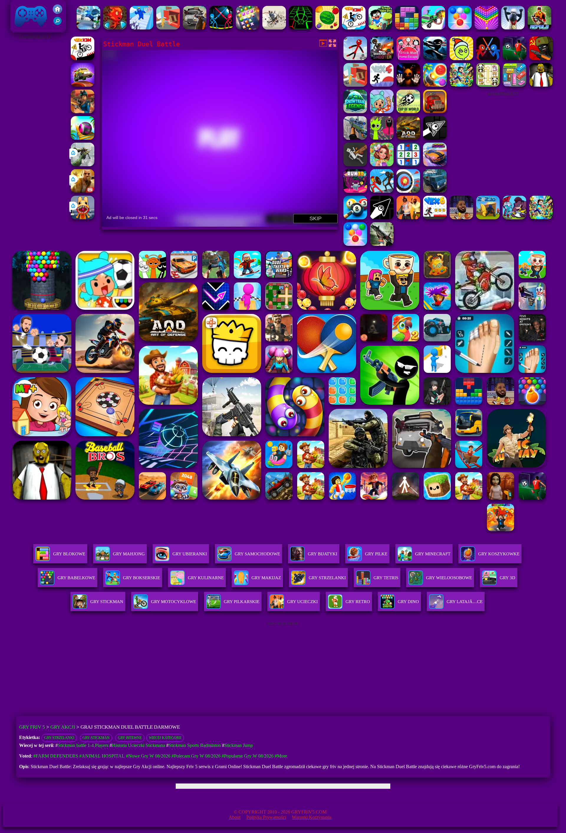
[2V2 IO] (488, 217)
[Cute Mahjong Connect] (488, 85)
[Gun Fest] (141, 27)
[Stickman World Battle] (541, 58)
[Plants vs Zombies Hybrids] (194, 27)
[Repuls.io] (539, 27)
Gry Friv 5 (32, 727)
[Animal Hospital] (82, 217)
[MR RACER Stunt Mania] (435, 164)
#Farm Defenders (55, 755)
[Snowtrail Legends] (355, 111)
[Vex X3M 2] (354, 27)
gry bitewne (130, 738)
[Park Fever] (514, 85)
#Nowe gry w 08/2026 (148, 755)
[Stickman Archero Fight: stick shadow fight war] (435, 58)
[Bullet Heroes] (88, 27)
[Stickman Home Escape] (408, 58)
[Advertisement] (34, 129)
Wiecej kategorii (165, 738)
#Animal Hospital (102, 755)
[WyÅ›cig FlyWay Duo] (82, 85)
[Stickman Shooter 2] (382, 58)
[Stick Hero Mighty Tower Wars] (514, 217)
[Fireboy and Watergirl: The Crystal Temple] (115, 27)
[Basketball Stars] (461, 217)
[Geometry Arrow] (382, 217)
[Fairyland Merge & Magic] (382, 164)
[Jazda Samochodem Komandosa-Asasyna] (433, 27)
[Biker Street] (274, 27)
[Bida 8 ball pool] (355, 217)
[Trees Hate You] (380, 27)
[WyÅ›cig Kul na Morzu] (82, 138)
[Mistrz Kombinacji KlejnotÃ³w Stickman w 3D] (247, 27)
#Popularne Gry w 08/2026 (248, 755)
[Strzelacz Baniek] (486, 27)
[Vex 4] (382, 85)
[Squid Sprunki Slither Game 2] (382, 138)
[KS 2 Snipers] (82, 164)
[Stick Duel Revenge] (221, 27)
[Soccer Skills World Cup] (408, 111)
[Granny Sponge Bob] (541, 85)
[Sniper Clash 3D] (82, 111)
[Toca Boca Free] (382, 111)
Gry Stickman (96, 738)
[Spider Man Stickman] (355, 58)
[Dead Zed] (382, 244)
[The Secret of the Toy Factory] (408, 85)
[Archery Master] (408, 191)
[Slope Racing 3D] (300, 27)
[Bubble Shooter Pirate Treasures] (435, 85)
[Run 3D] (355, 191)
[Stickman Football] (461, 58)
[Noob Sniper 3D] (355, 138)
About (235, 817)
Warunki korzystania (311, 817)
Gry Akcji (62, 727)
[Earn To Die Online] (435, 111)
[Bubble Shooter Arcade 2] (460, 27)
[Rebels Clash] (408, 217)
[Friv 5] (57, 12)
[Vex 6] (435, 217)
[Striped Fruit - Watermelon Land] (327, 27)
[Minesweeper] (408, 164)
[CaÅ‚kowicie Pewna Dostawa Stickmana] (168, 27)
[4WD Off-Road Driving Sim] (435, 191)
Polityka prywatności (266, 817)
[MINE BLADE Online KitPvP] (461, 85)
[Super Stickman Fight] (488, 58)
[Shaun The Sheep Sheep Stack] (513, 27)
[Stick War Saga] (382, 191)
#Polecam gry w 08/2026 (196, 755)
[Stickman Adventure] (514, 58)
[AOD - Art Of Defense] (408, 138)
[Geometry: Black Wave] (435, 138)
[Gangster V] (82, 191)
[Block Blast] (407, 27)
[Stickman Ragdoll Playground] (355, 164)
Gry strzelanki (59, 738)
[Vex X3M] (82, 58)
